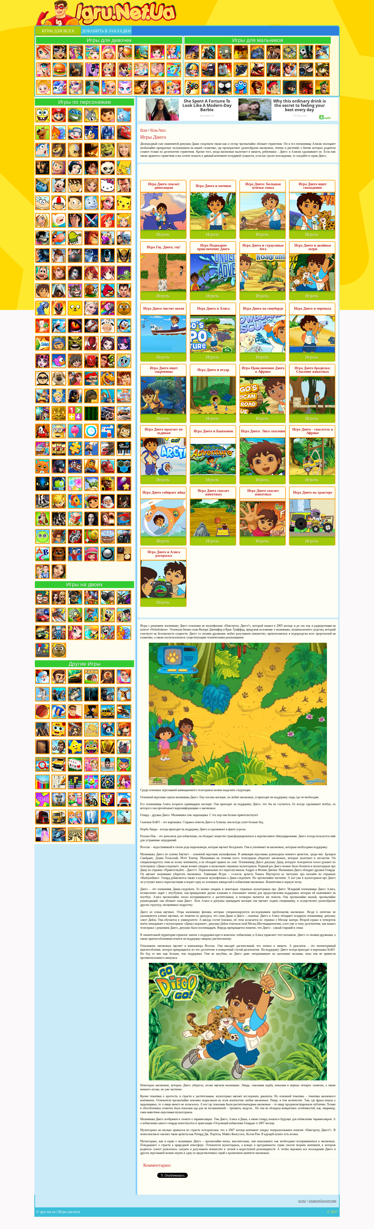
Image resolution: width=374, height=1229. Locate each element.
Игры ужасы (91, 694)
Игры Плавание (107, 764)
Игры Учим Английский (42, 554)
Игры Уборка (173, 52)
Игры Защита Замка (224, 69)
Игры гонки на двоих (42, 615)
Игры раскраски (173, 69)
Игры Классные (58, 676)
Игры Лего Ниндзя (75, 396)
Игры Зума (91, 746)
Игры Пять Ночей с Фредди (58, 554)
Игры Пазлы (75, 448)
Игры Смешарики (124, 115)
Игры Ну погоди (42, 238)
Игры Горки (124, 799)
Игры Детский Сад (75, 817)
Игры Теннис (91, 536)
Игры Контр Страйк (208, 69)
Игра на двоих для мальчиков (42, 597)
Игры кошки (125, 87)
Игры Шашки (124, 554)
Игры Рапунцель (107, 202)
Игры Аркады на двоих (42, 650)
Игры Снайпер (306, 69)
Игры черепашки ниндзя (75, 115)
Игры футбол (306, 52)
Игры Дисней (75, 167)
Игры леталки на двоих (58, 615)
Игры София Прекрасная (157, 87)
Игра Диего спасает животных (213, 492)
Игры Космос (58, 834)
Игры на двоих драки (124, 597)
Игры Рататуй (75, 255)
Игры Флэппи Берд (58, 360)
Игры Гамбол (124, 360)
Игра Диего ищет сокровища (164, 370)
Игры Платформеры (58, 466)
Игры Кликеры (42, 834)
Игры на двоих (84, 584)
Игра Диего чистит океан (163, 308)
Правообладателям (322, 1201)
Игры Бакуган (75, 360)
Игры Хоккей (75, 554)
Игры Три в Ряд (91, 782)
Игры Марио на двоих (91, 615)
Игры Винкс (43, 52)
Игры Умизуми (58, 343)
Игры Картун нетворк (58, 220)
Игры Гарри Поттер (91, 167)
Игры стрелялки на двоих (75, 597)
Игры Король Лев (91, 238)
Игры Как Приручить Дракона (42, 483)
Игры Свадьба (108, 87)
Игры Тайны (107, 518)
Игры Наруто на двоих (91, 632)
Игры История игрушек (58, 255)
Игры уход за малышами (157, 52)
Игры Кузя (42, 273)
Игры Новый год (42, 676)
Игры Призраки (91, 325)
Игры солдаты (75, 694)
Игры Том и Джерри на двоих (107, 632)
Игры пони (92, 69)
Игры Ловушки (91, 834)
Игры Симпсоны (124, 167)
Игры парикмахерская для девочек (92, 52)
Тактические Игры (124, 518)
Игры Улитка (91, 290)
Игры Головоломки (107, 799)
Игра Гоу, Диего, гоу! (164, 247)
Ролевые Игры (58, 501)
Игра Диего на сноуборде (263, 308)
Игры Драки (273, 52)
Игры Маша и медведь (58, 167)
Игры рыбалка (58, 694)
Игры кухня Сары (125, 69)
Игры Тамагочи (42, 536)
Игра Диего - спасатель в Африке (312, 431)
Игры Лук (107, 396)
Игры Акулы (58, 325)
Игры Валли (91, 255)
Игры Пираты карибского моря (42, 167)
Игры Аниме (107, 273)
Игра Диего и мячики (213, 186)
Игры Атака (75, 729)
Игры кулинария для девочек (59, 69)
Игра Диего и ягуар (213, 370)
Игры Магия (42, 413)
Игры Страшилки (58, 518)
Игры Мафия (107, 413)
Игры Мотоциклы (192, 87)
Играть (162, 234)
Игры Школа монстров (59, 52)
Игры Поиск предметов (107, 676)
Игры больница (108, 69)
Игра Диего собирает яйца (163, 492)
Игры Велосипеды (91, 799)
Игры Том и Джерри (91, 115)
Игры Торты (107, 536)
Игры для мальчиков (257, 40)
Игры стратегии (289, 52)
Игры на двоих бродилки (91, 597)
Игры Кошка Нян (107, 308)
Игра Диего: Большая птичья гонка (263, 186)
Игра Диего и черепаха (312, 308)
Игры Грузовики (42, 817)
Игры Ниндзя (289, 87)
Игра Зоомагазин (173, 87)
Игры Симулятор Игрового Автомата (58, 448)
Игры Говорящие (58, 378)
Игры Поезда (107, 466)
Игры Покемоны (124, 202)
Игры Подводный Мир (91, 466)
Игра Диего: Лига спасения (263, 431)
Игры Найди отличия (42, 764)
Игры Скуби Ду (42, 132)
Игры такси (107, 711)
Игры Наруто (75, 132)
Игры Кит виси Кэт (75, 202)
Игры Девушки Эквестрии (124, 343)
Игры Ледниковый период (107, 238)
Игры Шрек (107, 150)
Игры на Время (91, 431)
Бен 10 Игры (75, 185)
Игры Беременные (75, 799)
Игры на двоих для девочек (58, 597)
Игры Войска (322, 87)
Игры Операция (92, 87)
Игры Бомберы (124, 729)
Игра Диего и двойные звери (312, 247)
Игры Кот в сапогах (91, 150)
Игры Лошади (91, 396)
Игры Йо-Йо (107, 817)
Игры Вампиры (75, 273)
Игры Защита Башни (58, 799)
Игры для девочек (109, 40)
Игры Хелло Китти (107, 185)
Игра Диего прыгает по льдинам (164, 431)
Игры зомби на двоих (75, 615)
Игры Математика (75, 413)
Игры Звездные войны (91, 220)
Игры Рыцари (289, 69)
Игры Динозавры (107, 378)
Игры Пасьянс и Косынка (75, 764)
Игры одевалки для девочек (76, 52)
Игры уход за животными (59, 87)
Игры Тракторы (124, 536)
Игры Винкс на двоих (75, 632)
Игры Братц (91, 185)
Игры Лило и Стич (124, 238)
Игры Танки (257, 52)
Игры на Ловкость (107, 431)
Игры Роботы (273, 69)
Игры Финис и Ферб (42, 150)
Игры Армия (322, 69)
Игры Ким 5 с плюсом (58, 273)
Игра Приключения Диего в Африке (263, 370)
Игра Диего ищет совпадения (313, 186)
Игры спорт (91, 711)
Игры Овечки (107, 325)
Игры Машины (124, 413)
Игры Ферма (91, 676)
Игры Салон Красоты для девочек (124, 676)
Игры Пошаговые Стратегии (124, 466)
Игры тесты (141, 69)
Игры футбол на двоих (124, 615)
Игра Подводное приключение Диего (213, 247)
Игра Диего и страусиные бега (263, 247)
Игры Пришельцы (58, 483)
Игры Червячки (42, 325)
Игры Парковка (58, 764)
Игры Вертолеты (124, 711)
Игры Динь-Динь (124, 378)
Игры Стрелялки (208, 52)
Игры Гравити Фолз (75, 378)
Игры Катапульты (124, 817)
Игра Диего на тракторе (312, 492)
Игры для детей (75, 746)
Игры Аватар (75, 150)
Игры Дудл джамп (75, 238)
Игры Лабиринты (75, 834)
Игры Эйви (58, 571)
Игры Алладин (75, 220)
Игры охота (124, 694)
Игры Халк (75, 343)
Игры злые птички (107, 290)
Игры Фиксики (91, 202)
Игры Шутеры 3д (42, 729)
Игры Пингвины (124, 325)
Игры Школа (42, 571)
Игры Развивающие (124, 764)
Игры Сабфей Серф (91, 501)
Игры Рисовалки (42, 782)
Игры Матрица (91, 413)
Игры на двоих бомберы (107, 597)
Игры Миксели (42, 431)
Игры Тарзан (58, 536)
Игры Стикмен (224, 87)
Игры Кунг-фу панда (107, 167)
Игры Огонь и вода (58, 132)
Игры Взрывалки (306, 87)
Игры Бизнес (91, 729)
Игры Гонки (192, 52)
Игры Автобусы (58, 729)
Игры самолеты (322, 52)
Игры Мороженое (75, 431)
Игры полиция (107, 694)
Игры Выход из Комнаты (42, 746)
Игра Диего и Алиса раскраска (164, 554)
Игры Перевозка (107, 448)
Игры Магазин (124, 396)
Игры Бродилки (141, 52)
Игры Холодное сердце (91, 308)
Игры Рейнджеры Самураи (58, 308)
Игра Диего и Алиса (213, 308)
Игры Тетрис (75, 782)
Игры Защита (42, 396)
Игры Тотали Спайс (124, 220)
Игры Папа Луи (91, 448)
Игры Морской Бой (124, 746)
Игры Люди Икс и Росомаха (124, 255)
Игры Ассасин (58, 290)
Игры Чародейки (91, 273)
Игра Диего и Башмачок (213, 431)
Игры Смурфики (42, 185)
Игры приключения (76, 69)
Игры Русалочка (107, 220)
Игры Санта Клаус (107, 501)
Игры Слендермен (124, 501)
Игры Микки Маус (58, 185)
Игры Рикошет (124, 483)
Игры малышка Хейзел (43, 87)
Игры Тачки (124, 132)
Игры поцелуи (157, 69)
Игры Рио (42, 308)
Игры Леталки (241, 69)
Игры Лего (241, 52)
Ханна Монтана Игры (124, 150)
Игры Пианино (124, 448)
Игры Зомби (224, 52)
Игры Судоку (58, 782)
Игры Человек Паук (91, 343)
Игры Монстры (241, 87)
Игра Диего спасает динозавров (164, 186)
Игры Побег (75, 466)
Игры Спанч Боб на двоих (107, 615)
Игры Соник (91, 132)
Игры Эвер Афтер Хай (107, 343)
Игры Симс (42, 343)
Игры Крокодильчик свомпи (124, 273)
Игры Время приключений (75, 308)
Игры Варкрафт (107, 360)
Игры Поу (124, 308)
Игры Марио (58, 115)
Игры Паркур (257, 69)
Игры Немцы (257, 87)
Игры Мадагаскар (58, 150)
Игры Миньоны (58, 431)
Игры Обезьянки (124, 431)
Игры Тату (75, 536)
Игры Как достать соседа (42, 694)
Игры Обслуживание (42, 448)
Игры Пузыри (75, 483)
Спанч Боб (42, 115)
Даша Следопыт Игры (107, 115)
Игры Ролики (42, 501)
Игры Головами (58, 746)
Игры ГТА (124, 185)
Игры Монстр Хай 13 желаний (42, 360)
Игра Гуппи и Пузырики (91, 378)
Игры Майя (58, 413)
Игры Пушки (91, 483)
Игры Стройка (75, 518)
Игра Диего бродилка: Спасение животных (313, 370)
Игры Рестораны (141, 87)
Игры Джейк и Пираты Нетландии (273, 87)
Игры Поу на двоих (58, 650)
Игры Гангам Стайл (42, 378)
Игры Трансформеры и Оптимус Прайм (107, 132)
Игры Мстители (208, 87)
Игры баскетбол (42, 711)
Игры (302, 1201)
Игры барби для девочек (108, 52)
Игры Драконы (75, 325)
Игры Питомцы (42, 466)
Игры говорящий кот (75, 290)
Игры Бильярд (107, 729)
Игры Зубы (91, 817)
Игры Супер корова (58, 238)
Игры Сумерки (91, 518)
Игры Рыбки (75, 501)
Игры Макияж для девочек (43, 69)
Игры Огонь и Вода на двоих (124, 632)
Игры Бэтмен (107, 255)
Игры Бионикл (91, 360)
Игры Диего (42, 290)
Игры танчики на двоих (42, 632)
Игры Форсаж (75, 676)
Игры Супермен (124, 290)
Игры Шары (107, 554)
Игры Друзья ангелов (42, 220)
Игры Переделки (91, 764)
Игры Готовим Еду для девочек (125, 52)
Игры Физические (107, 782)
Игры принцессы (76, 87)
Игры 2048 (42, 799)
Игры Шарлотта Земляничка (91, 554)
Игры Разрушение (107, 483)
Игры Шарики (124, 782)
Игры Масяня (42, 202)
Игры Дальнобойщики (58, 817)
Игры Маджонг (107, 746)
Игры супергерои (75, 711)
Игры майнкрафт (192, 69)
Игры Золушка (58, 396)
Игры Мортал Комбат (42, 255)
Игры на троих (58, 632)
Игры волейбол (58, 711)
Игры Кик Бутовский (58, 202)
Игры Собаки (42, 518)
